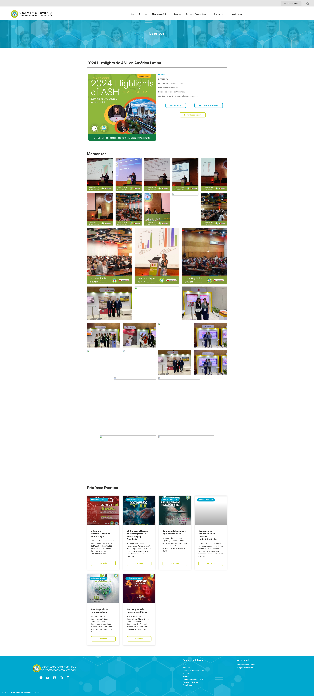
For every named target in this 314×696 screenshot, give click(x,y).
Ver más (103, 563)
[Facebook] (41, 678)
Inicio (132, 14)
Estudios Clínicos (190, 682)
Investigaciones (237, 14)
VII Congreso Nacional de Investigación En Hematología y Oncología (138, 535)
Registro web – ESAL (246, 668)
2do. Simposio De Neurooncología (99, 610)
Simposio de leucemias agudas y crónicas (174, 532)
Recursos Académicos (196, 14)
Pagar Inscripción (192, 115)
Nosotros (143, 14)
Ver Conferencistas (208, 105)
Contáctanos (188, 685)
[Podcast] (68, 678)
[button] (307, 3)
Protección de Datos (246, 665)
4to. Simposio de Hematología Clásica (137, 610)
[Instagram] (61, 678)
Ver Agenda (175, 105)
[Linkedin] (54, 678)
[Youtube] (48, 678)
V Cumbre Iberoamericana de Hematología (100, 534)
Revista (186, 676)
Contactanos (292, 3)
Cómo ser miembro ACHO (194, 671)
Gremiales (218, 14)
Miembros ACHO (159, 14)
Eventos (177, 14)
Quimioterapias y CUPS (193, 679)
